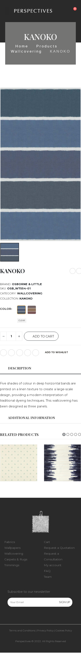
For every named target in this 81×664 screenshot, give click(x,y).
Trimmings (11, 565)
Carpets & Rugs (15, 559)
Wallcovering (29, 293)
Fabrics (9, 542)
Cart (47, 542)
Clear (22, 320)
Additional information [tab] (31, 418)
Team (48, 576)
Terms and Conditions (22, 630)
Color (5, 308)
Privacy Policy (45, 630)
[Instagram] (20, 616)
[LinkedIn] (29, 616)
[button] (64, 434)
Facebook (3, 352)
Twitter (11, 352)
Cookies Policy (64, 630)
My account (52, 565)
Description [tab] (19, 368)
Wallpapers (12, 547)
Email (35, 352)
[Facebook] (11, 616)
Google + (27, 352)
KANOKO (26, 298)
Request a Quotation (59, 547)
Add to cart (43, 336)
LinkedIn (19, 352)
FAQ (47, 571)
